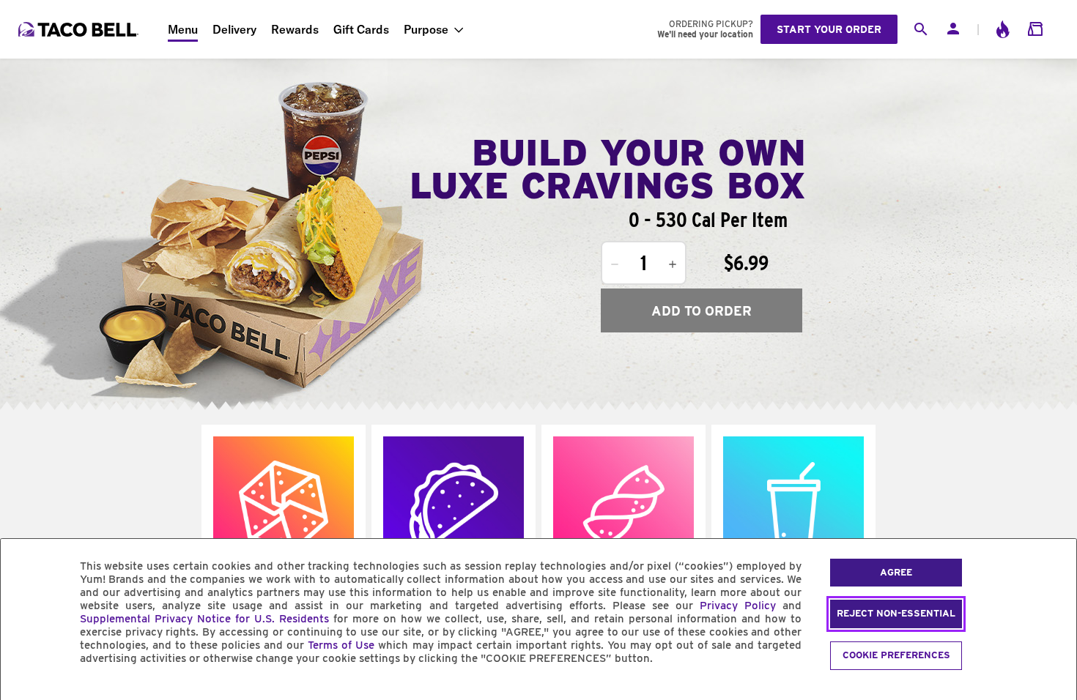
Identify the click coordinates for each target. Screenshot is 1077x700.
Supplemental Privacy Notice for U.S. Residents (204, 618)
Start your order (829, 29)
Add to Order (701, 311)
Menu (183, 29)
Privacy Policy (738, 605)
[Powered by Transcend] (24, 691)
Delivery (234, 29)
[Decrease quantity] (614, 264)
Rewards (295, 29)
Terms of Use (341, 645)
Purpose (426, 29)
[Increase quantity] (672, 264)
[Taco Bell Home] (79, 29)
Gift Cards (361, 29)
